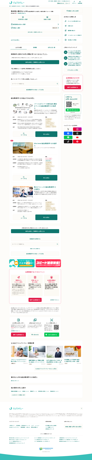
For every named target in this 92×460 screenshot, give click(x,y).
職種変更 (55, 1)
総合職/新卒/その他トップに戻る (35, 89)
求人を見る (46, 134)
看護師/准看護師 (16, 391)
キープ (68, 3)
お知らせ (28, 427)
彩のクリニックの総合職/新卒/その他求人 (45, 188)
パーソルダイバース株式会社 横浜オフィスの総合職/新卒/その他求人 (45, 106)
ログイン (74, 3)
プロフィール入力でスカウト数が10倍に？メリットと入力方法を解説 (19, 360)
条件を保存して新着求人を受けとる (35, 32)
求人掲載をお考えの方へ (66, 1)
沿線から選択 (47, 19)
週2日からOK (15, 380)
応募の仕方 (70, 26)
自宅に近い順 (51, 47)
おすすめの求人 (15, 40)
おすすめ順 (19, 47)
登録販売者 (54, 391)
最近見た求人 (61, 3)
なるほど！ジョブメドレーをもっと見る (46, 368)
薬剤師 (25, 391)
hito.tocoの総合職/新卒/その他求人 (45, 144)
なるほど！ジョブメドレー (14, 427)
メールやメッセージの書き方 (75, 35)
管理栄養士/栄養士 (43, 391)
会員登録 (80, 3)
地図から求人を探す (73, 11)
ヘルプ (32, 425)
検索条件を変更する (35, 239)
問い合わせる (35, 334)
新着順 (35, 47)
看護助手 (33, 391)
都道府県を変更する (22, 13)
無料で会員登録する (35, 300)
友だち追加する (52, 334)
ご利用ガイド (59, 1)
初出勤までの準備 (72, 40)
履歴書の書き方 (71, 30)
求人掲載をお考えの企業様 (51, 425)
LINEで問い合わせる (74, 110)
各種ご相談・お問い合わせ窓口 (73, 426)
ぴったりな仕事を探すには (74, 21)
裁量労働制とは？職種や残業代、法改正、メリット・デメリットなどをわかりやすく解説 (37, 361)
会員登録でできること (54, 299)
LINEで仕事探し (51, 1)
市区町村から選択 (23, 19)
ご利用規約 (18, 425)
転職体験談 (23, 427)
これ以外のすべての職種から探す (18, 395)
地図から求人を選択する (35, 248)
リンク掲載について (50, 427)
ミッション (37, 425)
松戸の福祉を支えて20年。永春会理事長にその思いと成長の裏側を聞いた (54, 361)
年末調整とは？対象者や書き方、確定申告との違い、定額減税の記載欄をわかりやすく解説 (72, 360)
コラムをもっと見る (72, 70)
